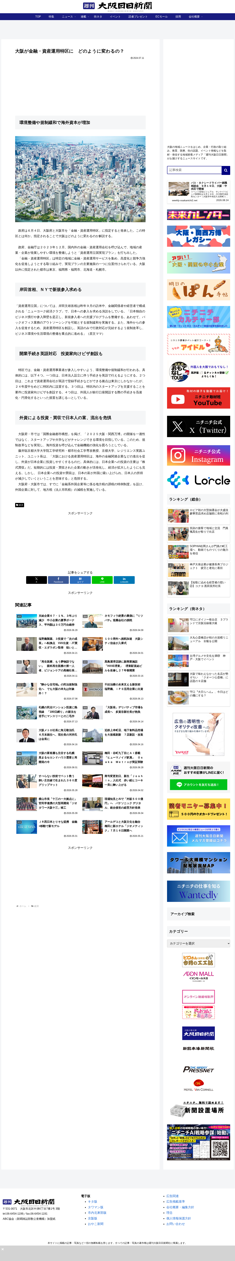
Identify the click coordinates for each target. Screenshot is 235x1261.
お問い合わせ (175, 1224)
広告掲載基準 (175, 1201)
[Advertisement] (80, 540)
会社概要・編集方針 (180, 1207)
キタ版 (92, 1201)
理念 (169, 1212)
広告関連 (172, 1196)
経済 (21, 505)
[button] (226, 170)
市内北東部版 (97, 1212)
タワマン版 (95, 1207)
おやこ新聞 (95, 1224)
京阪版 (92, 1218)
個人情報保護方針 (178, 1218)
